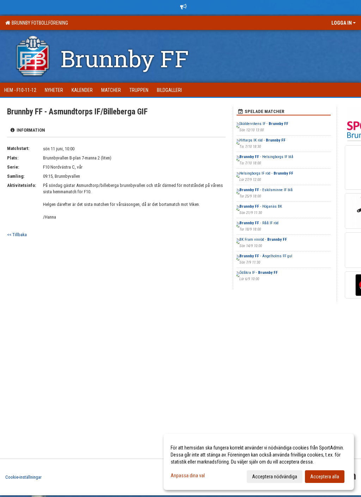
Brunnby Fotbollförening (39, 23)
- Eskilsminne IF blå (266, 190)
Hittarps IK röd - (262, 140)
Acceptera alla (324, 476)
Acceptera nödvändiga (274, 476)
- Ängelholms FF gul (265, 256)
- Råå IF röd (259, 223)
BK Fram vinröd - (263, 239)
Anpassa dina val (188, 475)
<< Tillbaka (17, 234)
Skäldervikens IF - (263, 123)
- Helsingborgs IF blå (266, 157)
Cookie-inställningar (23, 477)
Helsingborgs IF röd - (266, 173)
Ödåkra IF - (258, 272)
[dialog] (259, 462)
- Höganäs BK (260, 206)
